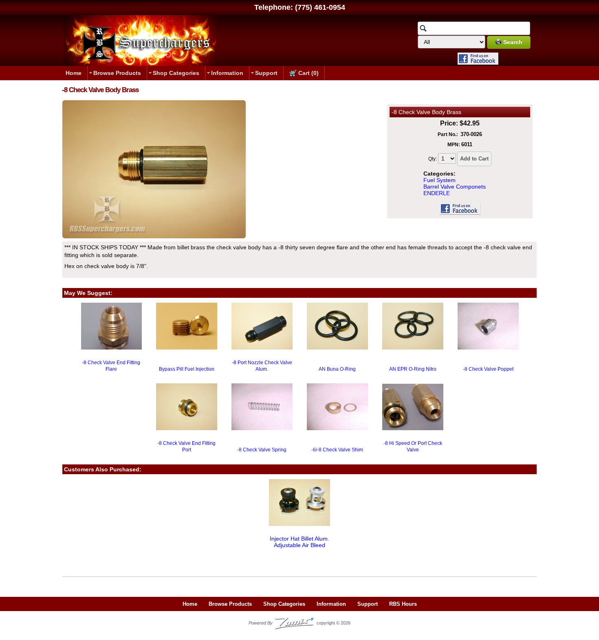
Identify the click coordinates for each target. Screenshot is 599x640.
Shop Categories (176, 73)
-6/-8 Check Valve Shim (337, 450)
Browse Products (117, 73)
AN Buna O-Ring (337, 369)
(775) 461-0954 (320, 7)
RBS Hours (403, 604)
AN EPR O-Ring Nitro (412, 369)
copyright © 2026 (299, 622)
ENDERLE (436, 193)
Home (73, 73)
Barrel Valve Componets (454, 186)
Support (266, 73)
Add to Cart (474, 159)
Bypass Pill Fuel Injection (186, 369)
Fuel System (439, 180)
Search (512, 42)
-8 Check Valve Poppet (488, 369)
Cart (308, 73)
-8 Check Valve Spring (261, 450)
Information (227, 73)
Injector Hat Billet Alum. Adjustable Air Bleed (299, 541)
